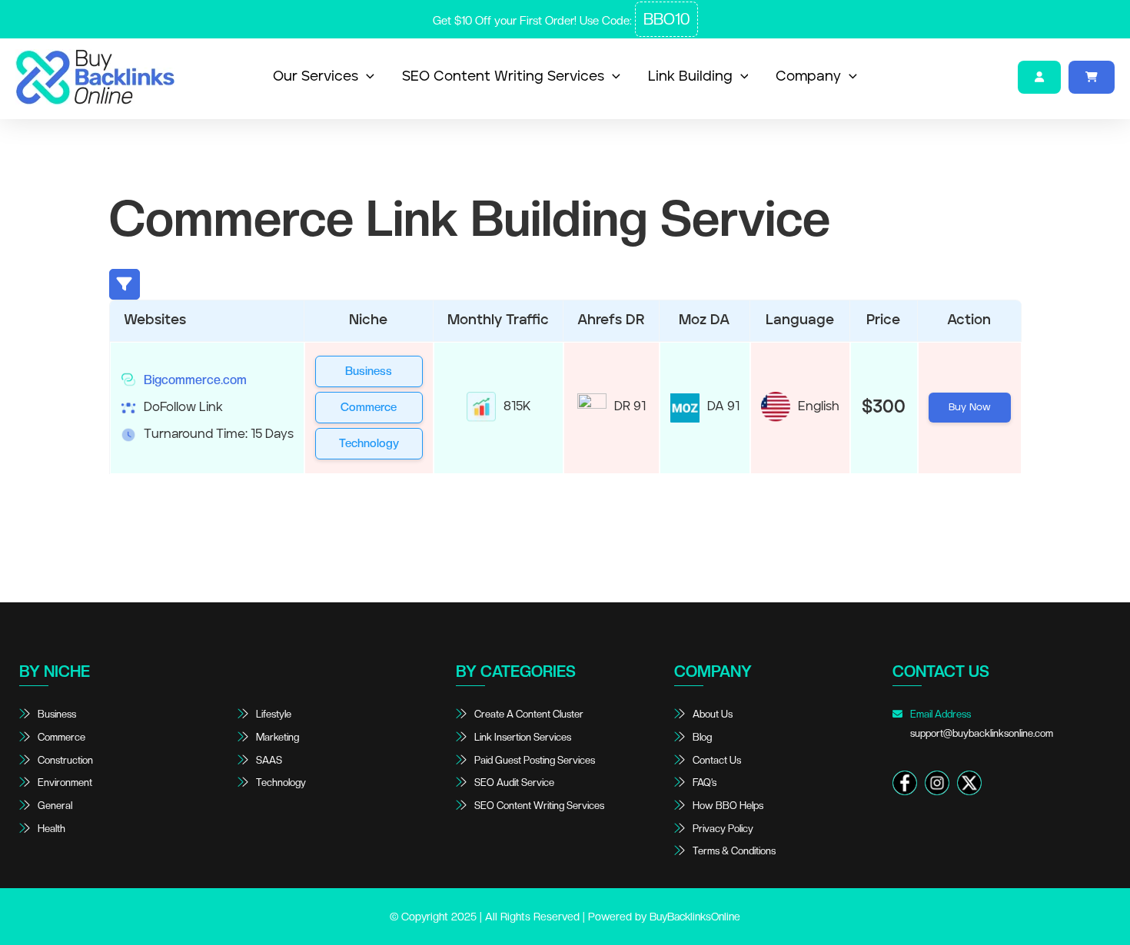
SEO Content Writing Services (503, 77)
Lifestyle (273, 714)
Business (368, 371)
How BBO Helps (728, 805)
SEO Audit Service (514, 782)
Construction (65, 760)
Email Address (980, 723)
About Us (713, 714)
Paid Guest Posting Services (534, 760)
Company (808, 77)
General (55, 805)
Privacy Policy (723, 828)
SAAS (269, 760)
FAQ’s (704, 782)
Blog (702, 737)
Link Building (690, 77)
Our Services (315, 77)
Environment (65, 782)
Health (51, 828)
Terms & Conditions (734, 851)
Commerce (369, 407)
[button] (366, 77)
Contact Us (717, 760)
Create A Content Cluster (528, 714)
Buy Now (970, 408)
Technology (369, 443)
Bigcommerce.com (195, 380)
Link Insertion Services (522, 737)
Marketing (277, 737)
